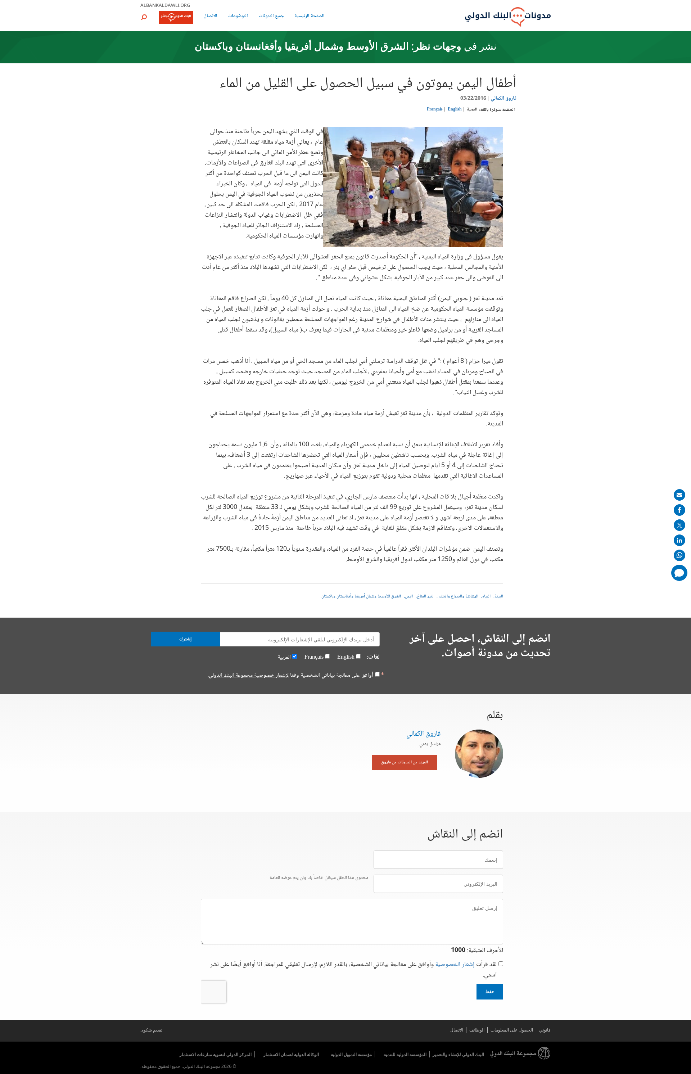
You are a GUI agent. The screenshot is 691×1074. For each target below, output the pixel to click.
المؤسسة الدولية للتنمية (405, 1054)
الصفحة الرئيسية (309, 16)
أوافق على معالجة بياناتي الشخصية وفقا (290, 675)
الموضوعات (238, 16)
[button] (144, 17)
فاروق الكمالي (503, 98)
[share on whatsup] (679, 555)
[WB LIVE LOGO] (176, 18)
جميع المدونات (271, 16)
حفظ (489, 991)
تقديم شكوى (151, 1030)
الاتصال (210, 16)
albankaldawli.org (165, 5)
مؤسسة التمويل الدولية (351, 1054)
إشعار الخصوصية (455, 964)
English (455, 110)
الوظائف (476, 1030)
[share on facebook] (679, 510)
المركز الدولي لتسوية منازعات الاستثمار (216, 1054)
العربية (472, 110)
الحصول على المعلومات (512, 1030)
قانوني (545, 1030)
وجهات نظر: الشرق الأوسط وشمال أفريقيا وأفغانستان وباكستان (328, 47)
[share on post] (679, 525)
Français (435, 110)
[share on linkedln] (679, 540)
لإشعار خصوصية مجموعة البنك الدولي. (248, 675)
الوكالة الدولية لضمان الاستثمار (291, 1054)
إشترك (185, 638)
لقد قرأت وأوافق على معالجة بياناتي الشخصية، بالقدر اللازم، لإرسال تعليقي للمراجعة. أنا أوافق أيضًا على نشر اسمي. (353, 970)
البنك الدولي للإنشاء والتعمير (458, 1054)
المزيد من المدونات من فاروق (404, 762)
